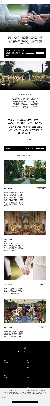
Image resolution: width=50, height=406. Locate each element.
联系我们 (40, 52)
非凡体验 (27, 387)
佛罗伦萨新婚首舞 (41, 188)
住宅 (26, 382)
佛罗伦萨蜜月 (42, 327)
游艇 (26, 380)
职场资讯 (5, 365)
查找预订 (27, 365)
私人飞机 (27, 377)
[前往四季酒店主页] (2, 2)
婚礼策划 (42, 284)
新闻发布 (5, 377)
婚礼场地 (42, 239)
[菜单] (47, 1)
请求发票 (27, 362)
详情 (3, 87)
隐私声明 (4, 397)
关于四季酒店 (6, 362)
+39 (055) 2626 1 (30, 52)
